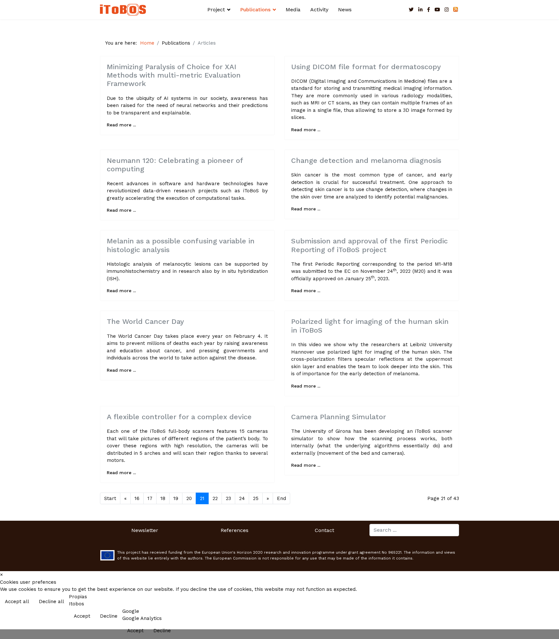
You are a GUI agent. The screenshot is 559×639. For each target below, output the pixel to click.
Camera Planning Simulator (338, 417)
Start (110, 498)
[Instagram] (446, 10)
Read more (540, 602)
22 (215, 498)
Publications (255, 9)
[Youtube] (437, 10)
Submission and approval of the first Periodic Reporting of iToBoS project (369, 245)
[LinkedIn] (420, 10)
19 (175, 498)
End (281, 498)
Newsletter (144, 530)
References (234, 530)
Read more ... (121, 124)
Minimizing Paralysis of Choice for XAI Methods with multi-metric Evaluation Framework (174, 75)
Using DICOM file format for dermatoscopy (366, 67)
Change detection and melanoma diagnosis (366, 160)
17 (150, 498)
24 (242, 498)
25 (255, 498)
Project (216, 9)
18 (162, 498)
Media (293, 9)
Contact (324, 530)
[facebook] (428, 10)
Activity (319, 9)
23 (228, 498)
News (345, 9)
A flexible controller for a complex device (179, 417)
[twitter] (411, 10)
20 (189, 498)
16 (137, 498)
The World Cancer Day (145, 321)
